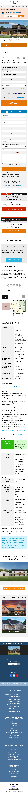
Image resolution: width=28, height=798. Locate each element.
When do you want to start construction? (13, 129)
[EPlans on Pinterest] (17, 675)
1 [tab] (5, 39)
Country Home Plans (14, 701)
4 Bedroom (14, 729)
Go (18, 664)
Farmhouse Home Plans (14, 49)
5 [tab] (14, 39)
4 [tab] (11, 39)
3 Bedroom (14, 727)
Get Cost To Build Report (14, 209)
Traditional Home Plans (14, 710)
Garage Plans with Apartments (14, 732)
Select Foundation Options (9, 74)
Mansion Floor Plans (14, 735)
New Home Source (14, 770)
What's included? (5, 69)
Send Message (14, 169)
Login (23, 6)
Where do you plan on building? (11, 144)
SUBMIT (21, 16)
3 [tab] (9, 39)
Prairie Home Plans (14, 706)
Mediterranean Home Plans (14, 705)
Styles (9, 683)
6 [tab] (16, 39)
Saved (15, 6)
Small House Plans (14, 737)
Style (6, 49)
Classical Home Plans (14, 698)
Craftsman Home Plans (14, 703)
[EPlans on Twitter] (14, 675)
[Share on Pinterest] (19, 285)
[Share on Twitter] (16, 285)
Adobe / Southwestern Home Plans (14, 694)
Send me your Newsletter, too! (12, 164)
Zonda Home (14, 776)
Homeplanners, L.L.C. (14, 751)
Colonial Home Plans (14, 699)
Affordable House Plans (14, 722)
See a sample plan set (14, 387)
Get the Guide (14, 231)
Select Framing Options (8, 80)
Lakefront (14, 734)
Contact (16, 685)
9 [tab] (23, 39)
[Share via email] (8, 285)
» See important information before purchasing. (14, 430)
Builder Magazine (14, 773)
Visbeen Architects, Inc (14, 758)
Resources (15, 683)
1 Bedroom (14, 723)
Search (4, 683)
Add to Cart (14, 103)
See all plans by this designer (14, 588)
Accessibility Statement (14, 793)
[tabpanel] (14, 29)
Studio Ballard (14, 756)
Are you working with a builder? (10, 139)
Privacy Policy (20, 185)
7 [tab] (18, 39)
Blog (21, 683)
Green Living (14, 749)
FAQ (25, 683)
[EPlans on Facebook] (10, 675)
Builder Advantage (14, 771)
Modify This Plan (14, 260)
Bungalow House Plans (14, 696)
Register (19, 6)
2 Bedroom (14, 725)
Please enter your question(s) (10, 153)
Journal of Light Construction (14, 775)
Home (2, 49)
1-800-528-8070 (17, 4)
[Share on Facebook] (14, 285)
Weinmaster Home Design (14, 759)
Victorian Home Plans (14, 711)
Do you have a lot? (7, 134)
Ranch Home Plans (14, 708)
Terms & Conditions (14, 12)
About (11, 685)
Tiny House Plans (14, 739)
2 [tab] (7, 39)
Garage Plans (14, 730)
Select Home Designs (14, 753)
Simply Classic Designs (14, 754)
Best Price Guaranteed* (19, 91)
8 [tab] (21, 39)
